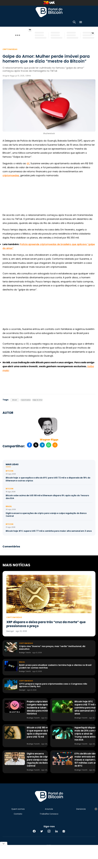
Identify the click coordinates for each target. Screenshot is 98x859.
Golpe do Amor (37, 400)
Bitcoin (14, 400)
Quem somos (18, 809)
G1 (28, 163)
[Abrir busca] (74, 22)
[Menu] (81, 22)
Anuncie (49, 809)
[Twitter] (41, 831)
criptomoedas (11, 175)
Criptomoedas (10, 49)
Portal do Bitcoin (49, 12)
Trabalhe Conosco (49, 814)
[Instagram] (49, 831)
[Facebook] (34, 831)
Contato (18, 814)
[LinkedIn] (56, 831)
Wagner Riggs (49, 439)
